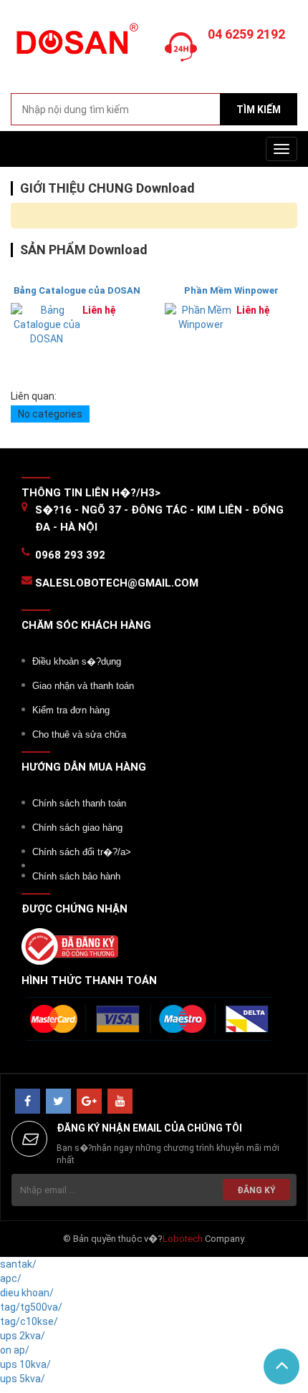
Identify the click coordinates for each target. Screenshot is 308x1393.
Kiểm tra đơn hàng (71, 710)
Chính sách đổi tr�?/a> (81, 852)
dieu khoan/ (27, 1292)
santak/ (18, 1264)
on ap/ (14, 1350)
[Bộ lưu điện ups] (75, 45)
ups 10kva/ (25, 1364)
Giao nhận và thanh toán (83, 685)
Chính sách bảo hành (76, 876)
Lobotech (183, 1238)
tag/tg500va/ (31, 1307)
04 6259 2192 (246, 34)
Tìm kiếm (258, 109)
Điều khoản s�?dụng (76, 661)
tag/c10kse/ (29, 1321)
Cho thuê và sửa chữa (79, 734)
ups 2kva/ (22, 1335)
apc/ (10, 1278)
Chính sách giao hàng (77, 827)
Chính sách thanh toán (79, 803)
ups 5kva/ (22, 1378)
